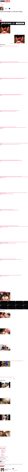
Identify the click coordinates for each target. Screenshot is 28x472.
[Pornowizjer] (5, 2)
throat (13, 21)
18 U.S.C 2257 (3, 455)
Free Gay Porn (3, 452)
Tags (1, 5)
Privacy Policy (3, 454)
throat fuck (15, 21)
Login (0, 461)
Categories (2, 4)
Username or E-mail (2, 465)
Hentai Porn (2, 451)
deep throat (9, 21)
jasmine (3, 21)
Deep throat (1, 21)
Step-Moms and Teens (3, 449)
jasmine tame (5, 21)
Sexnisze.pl (2, 450)
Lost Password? (3, 461)
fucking (12, 21)
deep (7, 21)
